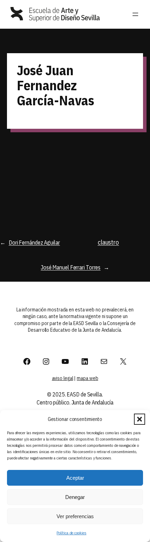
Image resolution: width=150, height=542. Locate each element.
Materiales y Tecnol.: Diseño (36, 160)
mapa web (87, 378)
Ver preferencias (75, 516)
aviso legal (62, 378)
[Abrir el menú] (135, 14)
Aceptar (75, 478)
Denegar (75, 497)
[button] (139, 419)
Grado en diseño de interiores (107, 161)
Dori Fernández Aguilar (34, 242)
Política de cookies (71, 532)
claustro (108, 242)
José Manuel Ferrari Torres (70, 267)
